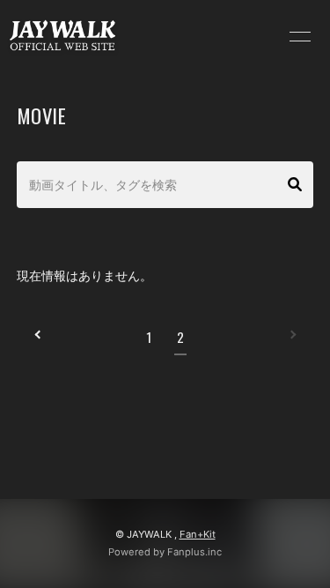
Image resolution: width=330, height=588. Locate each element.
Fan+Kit (198, 534)
